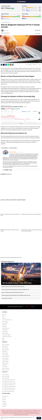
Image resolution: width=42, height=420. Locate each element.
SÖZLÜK (3, 17)
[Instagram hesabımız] (11, 418)
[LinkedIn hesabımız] (26, 418)
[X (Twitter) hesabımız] (7, 418)
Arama (31, 5)
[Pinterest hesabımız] (22, 418)
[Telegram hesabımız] (30, 418)
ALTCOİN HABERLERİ (5, 13)
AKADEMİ (3, 15)
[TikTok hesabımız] (19, 418)
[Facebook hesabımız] (4, 418)
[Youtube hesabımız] (15, 418)
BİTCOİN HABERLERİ (5, 11)
